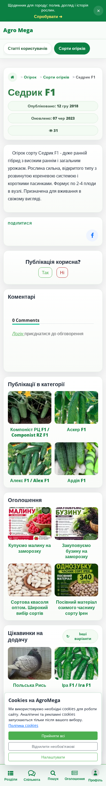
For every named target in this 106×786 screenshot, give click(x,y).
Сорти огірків (72, 48)
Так (45, 273)
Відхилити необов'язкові (53, 746)
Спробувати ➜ (48, 16)
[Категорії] (12, 77)
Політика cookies (23, 725)
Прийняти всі (53, 735)
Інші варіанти (78, 636)
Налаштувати (53, 757)
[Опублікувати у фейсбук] (92, 235)
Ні (62, 273)
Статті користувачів (27, 48)
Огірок (30, 77)
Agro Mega (18, 30)
